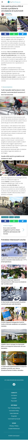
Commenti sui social (14, 419)
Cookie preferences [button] (14, 428)
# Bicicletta (4, 217)
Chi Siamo (14, 395)
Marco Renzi (8, 13)
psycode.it (14, 401)
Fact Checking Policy (14, 408)
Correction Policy (14, 410)
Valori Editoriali (14, 413)
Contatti (14, 398)
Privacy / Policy (14, 426)
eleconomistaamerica (7, 87)
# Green (17, 217)
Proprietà (14, 416)
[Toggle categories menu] (2, 2)
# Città (11, 217)
